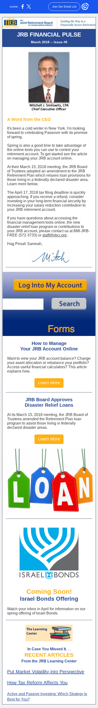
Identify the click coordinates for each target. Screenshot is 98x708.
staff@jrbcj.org (54, 235)
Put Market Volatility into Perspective (45, 671)
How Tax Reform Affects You (37, 682)
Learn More (49, 382)
